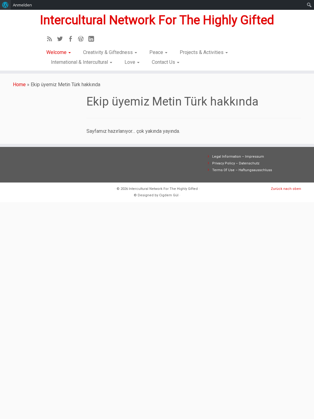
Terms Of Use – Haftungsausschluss (242, 170)
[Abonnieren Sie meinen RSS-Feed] (51, 40)
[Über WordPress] (5, 5)
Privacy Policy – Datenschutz (235, 163)
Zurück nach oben (286, 189)
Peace (156, 52)
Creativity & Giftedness (108, 52)
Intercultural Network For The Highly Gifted (157, 20)
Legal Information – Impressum (238, 157)
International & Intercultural (80, 62)
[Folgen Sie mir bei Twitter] (62, 40)
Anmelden (22, 5)
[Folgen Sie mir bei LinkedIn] (93, 40)
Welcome (57, 52)
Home (19, 84)
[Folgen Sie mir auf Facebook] (72, 40)
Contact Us (164, 62)
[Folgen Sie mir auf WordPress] (83, 40)
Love (130, 62)
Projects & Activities (202, 52)
